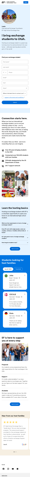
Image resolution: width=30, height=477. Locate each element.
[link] (9, 2)
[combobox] (5, 72)
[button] (15, 249)
